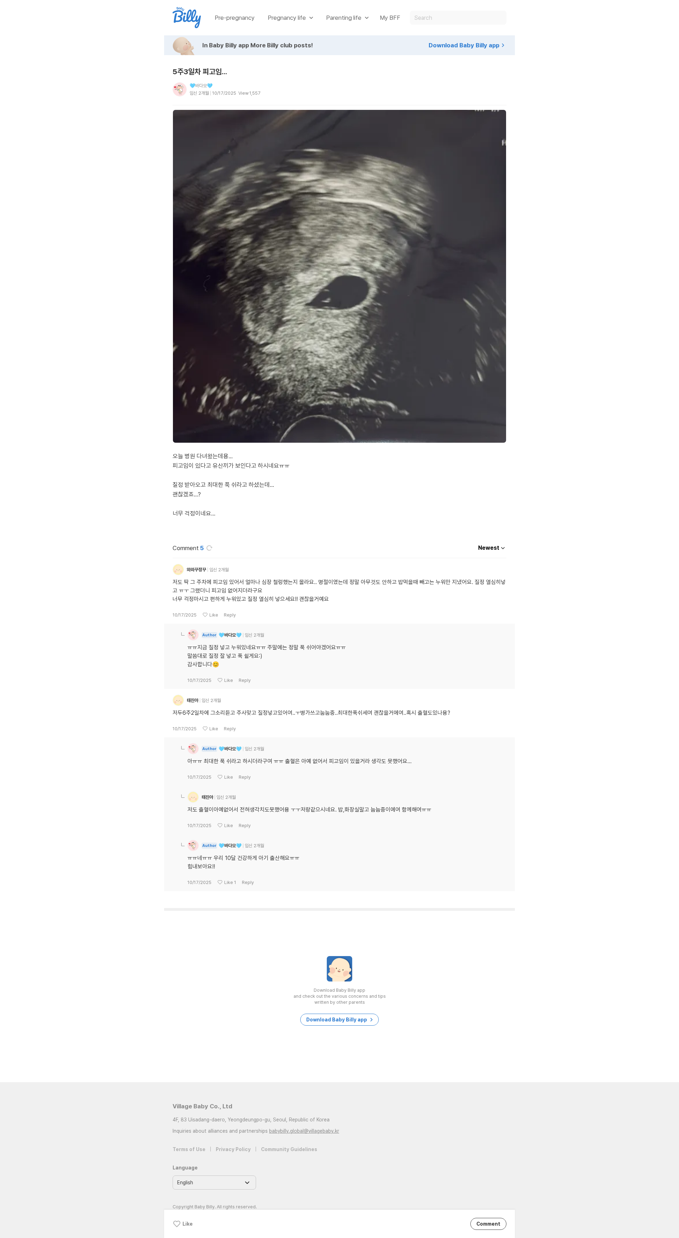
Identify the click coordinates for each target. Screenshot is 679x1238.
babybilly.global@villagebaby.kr (304, 1131)
